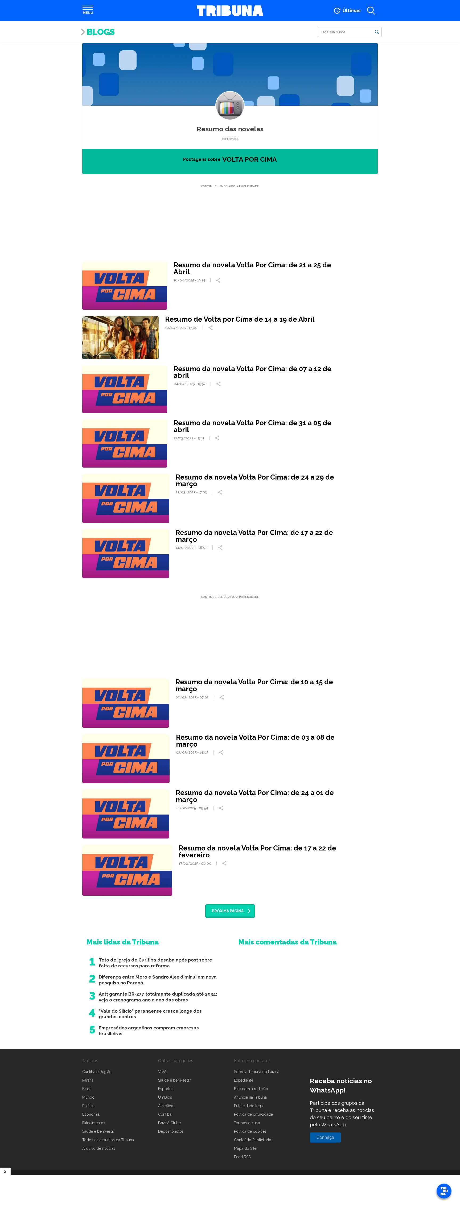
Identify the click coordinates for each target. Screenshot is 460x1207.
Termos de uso (247, 1123)
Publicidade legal (249, 1106)
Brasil (87, 1089)
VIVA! (162, 1072)
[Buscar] (377, 32)
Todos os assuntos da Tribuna (108, 1140)
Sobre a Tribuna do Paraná (256, 1072)
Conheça (325, 1137)
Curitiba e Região (97, 1072)
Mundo (88, 1097)
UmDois (165, 1097)
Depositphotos (171, 1131)
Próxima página (228, 911)
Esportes (165, 1089)
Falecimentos (93, 1123)
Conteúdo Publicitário (252, 1140)
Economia (91, 1114)
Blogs (100, 32)
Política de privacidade (253, 1114)
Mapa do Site (245, 1148)
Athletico (165, 1106)
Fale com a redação (251, 1089)
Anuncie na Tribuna (250, 1097)
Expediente (243, 1080)
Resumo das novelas (230, 129)
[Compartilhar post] (219, 280)
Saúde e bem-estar (98, 1131)
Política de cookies (250, 1131)
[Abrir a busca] (371, 10)
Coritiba (164, 1114)
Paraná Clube (169, 1123)
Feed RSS (242, 1157)
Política (88, 1106)
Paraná (87, 1080)
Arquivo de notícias (98, 1148)
